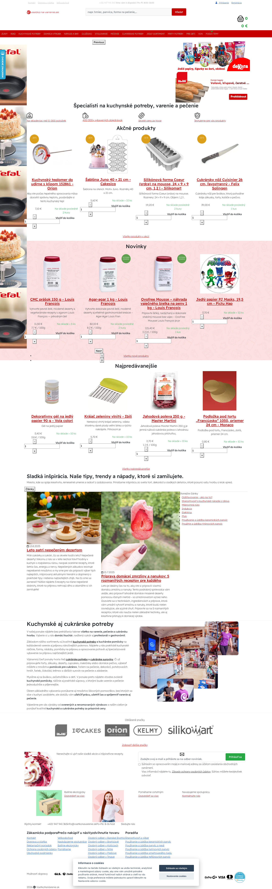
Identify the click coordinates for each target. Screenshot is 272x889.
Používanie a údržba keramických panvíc (204, 519)
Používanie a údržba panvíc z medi (144, 845)
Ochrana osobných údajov (42, 849)
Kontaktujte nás (191, 795)
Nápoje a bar (71, 33)
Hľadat (179, 12)
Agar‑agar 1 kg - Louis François (108, 301)
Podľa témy (212, 33)
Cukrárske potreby (133, 33)
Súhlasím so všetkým (176, 868)
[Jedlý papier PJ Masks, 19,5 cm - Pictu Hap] (219, 273)
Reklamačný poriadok (39, 845)
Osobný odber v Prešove (102, 853)
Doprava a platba (46, 2)
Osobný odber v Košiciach (103, 845)
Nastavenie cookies (176, 876)
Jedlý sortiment (156, 33)
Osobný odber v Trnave (101, 856)
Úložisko (87, 33)
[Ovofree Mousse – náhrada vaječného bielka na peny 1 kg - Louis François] (164, 273)
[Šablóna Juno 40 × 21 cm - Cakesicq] (108, 153)
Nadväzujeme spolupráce (72, 841)
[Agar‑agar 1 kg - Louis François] (108, 273)
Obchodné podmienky (40, 853)
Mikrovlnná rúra (190, 504)
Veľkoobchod (63, 2)
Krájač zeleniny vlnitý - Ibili (108, 416)
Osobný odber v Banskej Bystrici (106, 837)
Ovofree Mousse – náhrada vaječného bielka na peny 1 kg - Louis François (164, 303)
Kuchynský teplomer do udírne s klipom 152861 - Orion (52, 183)
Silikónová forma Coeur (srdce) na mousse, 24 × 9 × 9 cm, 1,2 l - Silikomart (164, 183)
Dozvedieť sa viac (74, 795)
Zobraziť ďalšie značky (134, 745)
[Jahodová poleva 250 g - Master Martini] (164, 390)
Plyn (184, 516)
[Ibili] (61, 730)
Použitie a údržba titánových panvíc (202, 523)
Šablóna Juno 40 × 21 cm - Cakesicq (108, 181)
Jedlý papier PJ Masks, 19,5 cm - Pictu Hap (219, 301)
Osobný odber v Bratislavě (103, 841)
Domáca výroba (52, 33)
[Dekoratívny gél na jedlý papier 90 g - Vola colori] (52, 390)
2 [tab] (102, 360)
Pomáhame (64, 849)
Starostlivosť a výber (137, 837)
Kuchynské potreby (30, 33)
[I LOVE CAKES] (86, 730)
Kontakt (31, 2)
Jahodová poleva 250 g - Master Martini (164, 418)
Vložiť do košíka (65, 217)
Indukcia (187, 508)
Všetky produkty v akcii (136, 236)
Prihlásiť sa (235, 756)
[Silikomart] (191, 730)
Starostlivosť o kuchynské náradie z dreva (205, 501)
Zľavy (5, 33)
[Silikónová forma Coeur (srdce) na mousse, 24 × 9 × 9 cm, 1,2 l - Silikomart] (164, 153)
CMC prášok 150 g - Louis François (52, 301)
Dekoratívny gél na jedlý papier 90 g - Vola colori (52, 418)
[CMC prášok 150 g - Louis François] (52, 273)
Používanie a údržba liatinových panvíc (147, 849)
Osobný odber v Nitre (100, 849)
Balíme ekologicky (68, 845)
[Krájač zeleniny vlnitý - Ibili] (108, 390)
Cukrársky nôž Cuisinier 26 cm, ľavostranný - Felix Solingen (220, 183)
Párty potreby (175, 33)
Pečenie (115, 33)
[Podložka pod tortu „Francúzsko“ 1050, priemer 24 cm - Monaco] (219, 390)
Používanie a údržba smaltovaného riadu (148, 853)
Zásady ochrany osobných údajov (191, 771)
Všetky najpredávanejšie (136, 468)
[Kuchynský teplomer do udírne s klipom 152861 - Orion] (52, 153)
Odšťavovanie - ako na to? (197, 497)
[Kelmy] (147, 730)
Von (200, 33)
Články (30, 489)
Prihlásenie (223, 2)
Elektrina (187, 512)
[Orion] (117, 730)
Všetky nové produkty (136, 355)
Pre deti (191, 33)
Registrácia (236, 2)
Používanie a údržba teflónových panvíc (147, 856)
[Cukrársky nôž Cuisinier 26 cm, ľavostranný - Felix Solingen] (219, 153)
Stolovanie (101, 33)
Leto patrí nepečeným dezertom (54, 550)
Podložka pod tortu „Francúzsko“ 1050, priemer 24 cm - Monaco (220, 420)
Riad (13, 33)
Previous (99, 42)
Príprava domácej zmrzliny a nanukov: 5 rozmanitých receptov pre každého (135, 578)
